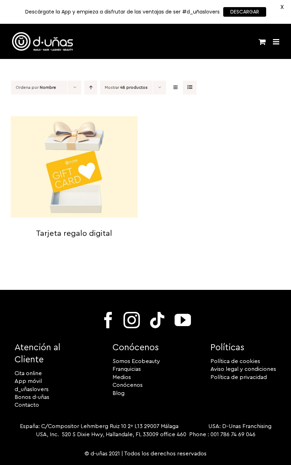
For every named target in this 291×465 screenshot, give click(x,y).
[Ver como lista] (190, 87)
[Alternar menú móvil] (276, 41)
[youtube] (183, 320)
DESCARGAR (244, 11)
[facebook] (108, 320)
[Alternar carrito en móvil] (262, 41)
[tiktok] (157, 320)
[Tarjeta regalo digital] (74, 120)
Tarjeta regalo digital (74, 233)
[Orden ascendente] (91, 87)
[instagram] (131, 320)
